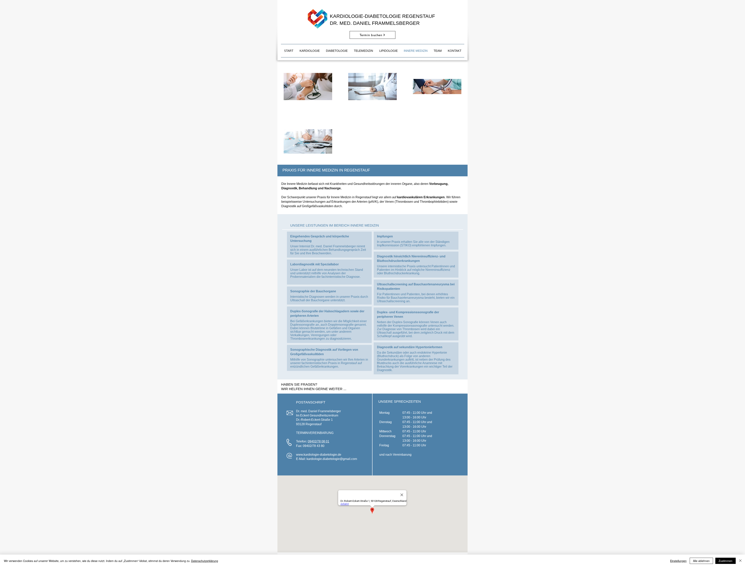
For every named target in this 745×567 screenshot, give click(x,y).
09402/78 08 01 (318, 441)
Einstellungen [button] (678, 561)
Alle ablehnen (701, 561)
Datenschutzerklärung (204, 561)
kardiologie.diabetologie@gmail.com (332, 459)
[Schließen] (740, 561)
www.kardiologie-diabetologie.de (318, 454)
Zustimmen (725, 561)
